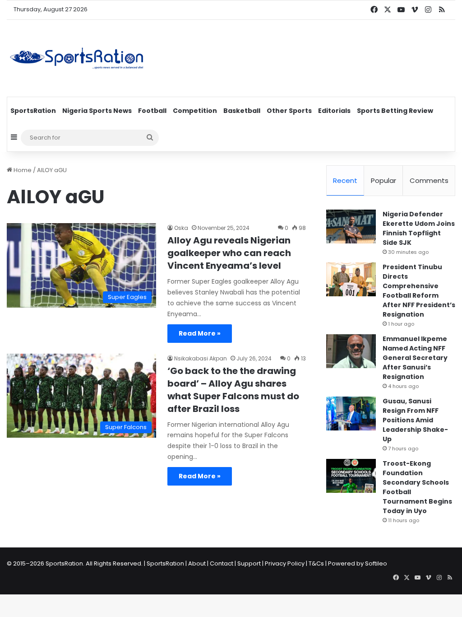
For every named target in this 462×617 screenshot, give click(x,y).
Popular (383, 180)
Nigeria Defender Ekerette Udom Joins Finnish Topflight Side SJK (419, 228)
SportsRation (33, 110)
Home (22, 170)
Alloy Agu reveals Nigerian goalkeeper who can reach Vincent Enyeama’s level (229, 253)
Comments (429, 180)
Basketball (241, 110)
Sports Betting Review (395, 110)
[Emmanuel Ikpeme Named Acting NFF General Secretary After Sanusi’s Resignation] (351, 351)
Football (152, 110)
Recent (345, 180)
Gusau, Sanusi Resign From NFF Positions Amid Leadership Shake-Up (415, 420)
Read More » (200, 333)
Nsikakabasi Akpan (200, 358)
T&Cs (316, 563)
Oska (181, 228)
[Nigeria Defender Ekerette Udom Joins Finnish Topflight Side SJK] (351, 226)
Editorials (334, 110)
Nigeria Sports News (97, 110)
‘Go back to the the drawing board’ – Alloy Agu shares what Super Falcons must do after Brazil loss (233, 390)
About (197, 563)
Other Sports (289, 110)
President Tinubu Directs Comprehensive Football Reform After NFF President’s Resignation (419, 290)
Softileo (376, 563)
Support (249, 563)
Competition (195, 110)
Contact (221, 563)
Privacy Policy (285, 563)
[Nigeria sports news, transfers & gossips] (77, 58)
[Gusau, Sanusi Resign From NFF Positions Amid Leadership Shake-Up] (351, 413)
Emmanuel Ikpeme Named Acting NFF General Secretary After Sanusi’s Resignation (415, 357)
